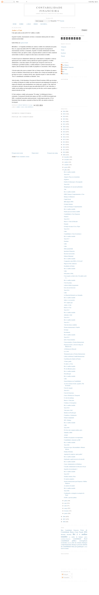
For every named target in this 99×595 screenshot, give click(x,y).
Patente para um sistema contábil (72, 211)
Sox (69, 537)
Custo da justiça (68, 283)
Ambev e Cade (67, 305)
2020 (64, 126)
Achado (66, 435)
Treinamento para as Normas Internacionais (74, 354)
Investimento (67, 332)
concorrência (29, 107)
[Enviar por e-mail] (36, 105)
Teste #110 (66, 408)
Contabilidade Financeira (49, 9)
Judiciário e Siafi (68, 315)
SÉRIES (36, 24)
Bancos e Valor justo (69, 400)
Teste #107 (66, 474)
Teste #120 (66, 184)
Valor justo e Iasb (68, 410)
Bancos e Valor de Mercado (71, 221)
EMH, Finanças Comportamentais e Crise (74, 194)
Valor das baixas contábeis (70, 325)
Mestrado (63, 534)
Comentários (66, 577)
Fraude (81, 532)
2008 (64, 516)
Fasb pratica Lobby (68, 273)
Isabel (62, 71)
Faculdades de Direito (69, 266)
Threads (63, 56)
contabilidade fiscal (80, 539)
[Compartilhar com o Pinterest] (42, 105)
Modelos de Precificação (70, 413)
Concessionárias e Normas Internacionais (74, 342)
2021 (64, 124)
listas (72, 546)
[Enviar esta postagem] (34, 105)
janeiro (66, 513)
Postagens (65, 574)
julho (65, 170)
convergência (83, 541)
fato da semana (77, 543)
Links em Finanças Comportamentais (73, 206)
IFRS (85, 532)
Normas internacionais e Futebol (72, 327)
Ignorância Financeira (69, 251)
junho (65, 500)
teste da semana (65, 548)
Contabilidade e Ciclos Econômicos (72, 234)
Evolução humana (68, 204)
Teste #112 (66, 337)
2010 (64, 152)
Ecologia (66, 330)
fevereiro (66, 511)
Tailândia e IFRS (68, 432)
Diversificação (67, 374)
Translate (62, 21)
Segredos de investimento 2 (70, 469)
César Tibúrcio (65, 65)
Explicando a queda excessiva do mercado (74, 459)
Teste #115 (66, 310)
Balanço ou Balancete (69, 197)
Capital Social (67, 199)
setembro (66, 164)
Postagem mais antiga (52, 153)
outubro (66, 162)
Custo (76, 532)
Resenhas (69, 534)
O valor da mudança (69, 398)
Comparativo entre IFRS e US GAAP (73, 261)
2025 (64, 114)
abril (65, 505)
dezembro (66, 157)
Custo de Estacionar (69, 393)
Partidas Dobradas (68, 451)
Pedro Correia (64, 74)
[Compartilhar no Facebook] (40, 105)
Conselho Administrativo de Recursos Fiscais (75, 466)
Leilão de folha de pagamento (71, 285)
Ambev (18, 107)
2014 (64, 142)
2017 (64, 134)
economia (64, 543)
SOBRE (21, 24)
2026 (64, 111)
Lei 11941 (66, 351)
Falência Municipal (68, 256)
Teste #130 (66, 174)
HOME (14, 24)
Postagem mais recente (17, 153)
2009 (64, 154)
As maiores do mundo (69, 486)
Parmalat (66, 224)
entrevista (69, 542)
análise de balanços (77, 537)
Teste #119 (66, 219)
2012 (64, 147)
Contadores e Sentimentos (70, 415)
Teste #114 (66, 317)
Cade (22, 107)
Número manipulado (69, 417)
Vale (65, 189)
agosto (66, 167)
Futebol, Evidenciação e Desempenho (73, 182)
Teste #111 (66, 390)
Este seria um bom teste (69, 287)
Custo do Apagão (68, 388)
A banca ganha (67, 361)
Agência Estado (24, 42)
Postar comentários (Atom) (22, 156)
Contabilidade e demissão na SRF (72, 440)
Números (66, 216)
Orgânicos (66, 179)
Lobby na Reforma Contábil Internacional (74, 356)
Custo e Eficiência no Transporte (72, 395)
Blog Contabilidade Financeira (70, 530)
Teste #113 (66, 322)
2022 (64, 121)
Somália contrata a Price (70, 476)
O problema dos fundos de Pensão (72, 359)
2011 (64, 149)
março (66, 508)
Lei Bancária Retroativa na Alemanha (73, 295)
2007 (64, 519)
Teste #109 (66, 427)
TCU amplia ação (68, 302)
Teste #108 (66, 445)
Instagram (63, 47)
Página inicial (35, 153)
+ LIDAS (28, 24)
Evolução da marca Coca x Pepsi (72, 226)
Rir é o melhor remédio (69, 172)
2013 (64, 144)
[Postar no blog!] (37, 105)
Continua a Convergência (70, 403)
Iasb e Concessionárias (69, 339)
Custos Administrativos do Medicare (73, 464)
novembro (66, 159)
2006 (64, 521)
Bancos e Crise (67, 307)
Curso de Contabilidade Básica (74, 531)
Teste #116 (66, 290)
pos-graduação (79, 546)
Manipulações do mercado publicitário (73, 187)
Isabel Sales (64, 69)
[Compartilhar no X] (39, 105)
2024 (64, 116)
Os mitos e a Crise (68, 364)
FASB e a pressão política (70, 497)
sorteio (85, 546)
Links (65, 231)
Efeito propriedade (68, 248)
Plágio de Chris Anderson (70, 263)
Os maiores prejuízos (69, 479)
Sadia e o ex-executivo (69, 300)
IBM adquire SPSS (68, 201)
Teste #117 (66, 239)
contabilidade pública (68, 541)
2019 (64, 129)
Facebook (63, 53)
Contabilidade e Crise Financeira (72, 214)
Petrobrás (66, 241)
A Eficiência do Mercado (70, 349)
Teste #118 (66, 229)
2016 (64, 137)
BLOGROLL (44, 24)
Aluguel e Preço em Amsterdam (72, 177)
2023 (64, 119)
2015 (64, 139)
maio (65, 503)
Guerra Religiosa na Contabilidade (72, 381)
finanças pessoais (77, 544)
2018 (64, 132)
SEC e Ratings (67, 420)
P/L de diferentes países (69, 369)
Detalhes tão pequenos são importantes (73, 437)
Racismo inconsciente (69, 253)
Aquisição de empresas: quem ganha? (73, 454)
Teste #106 (66, 490)
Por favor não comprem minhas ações (73, 430)
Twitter (62, 50)
